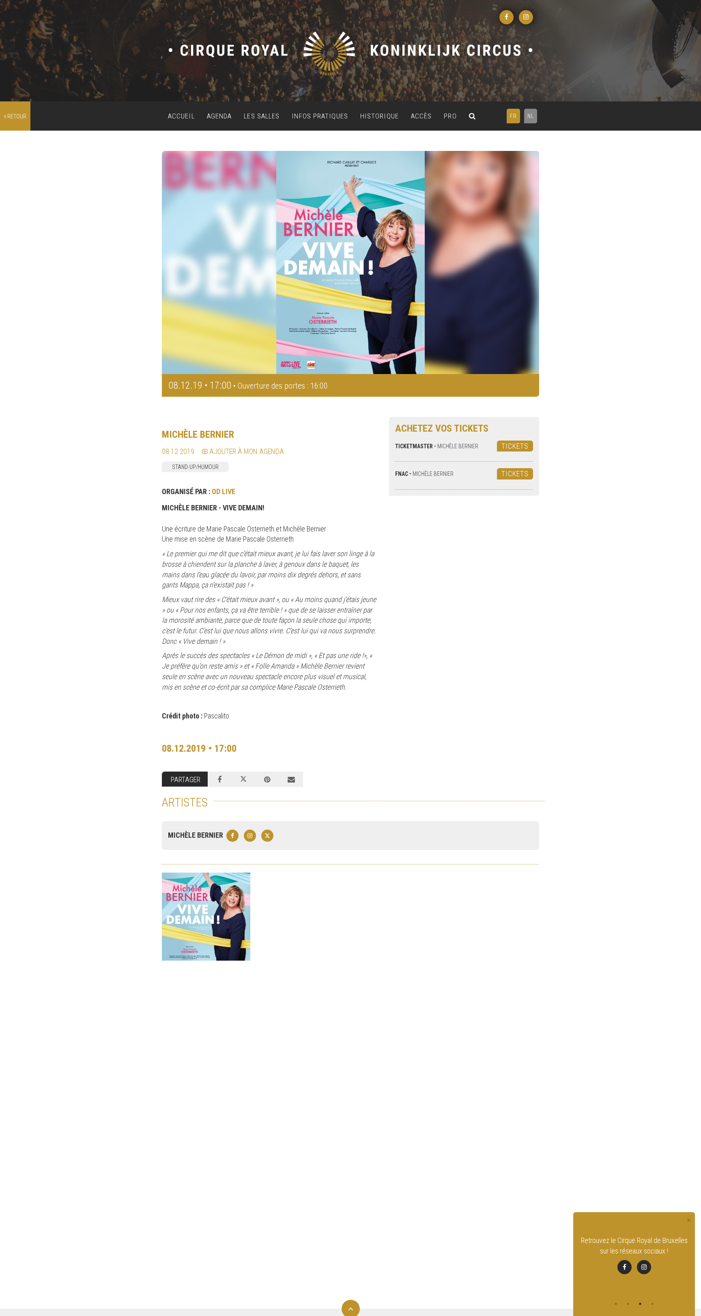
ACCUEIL (181, 116)
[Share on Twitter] (244, 779)
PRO (450, 116)
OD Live (223, 491)
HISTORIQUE (379, 116)
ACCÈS (421, 116)
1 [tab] (616, 1304)
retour (16, 116)
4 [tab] (652, 1304)
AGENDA (219, 116)
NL (530, 116)
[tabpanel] (634, 1260)
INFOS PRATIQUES (320, 116)
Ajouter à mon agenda (246, 451)
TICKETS (515, 446)
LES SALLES (262, 116)
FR (513, 116)
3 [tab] (640, 1304)
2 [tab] (628, 1304)
